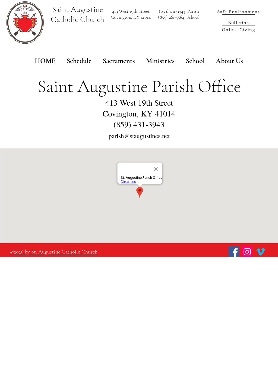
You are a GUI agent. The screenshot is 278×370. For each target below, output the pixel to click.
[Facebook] (234, 251)
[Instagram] (247, 251)
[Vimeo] (260, 251)
